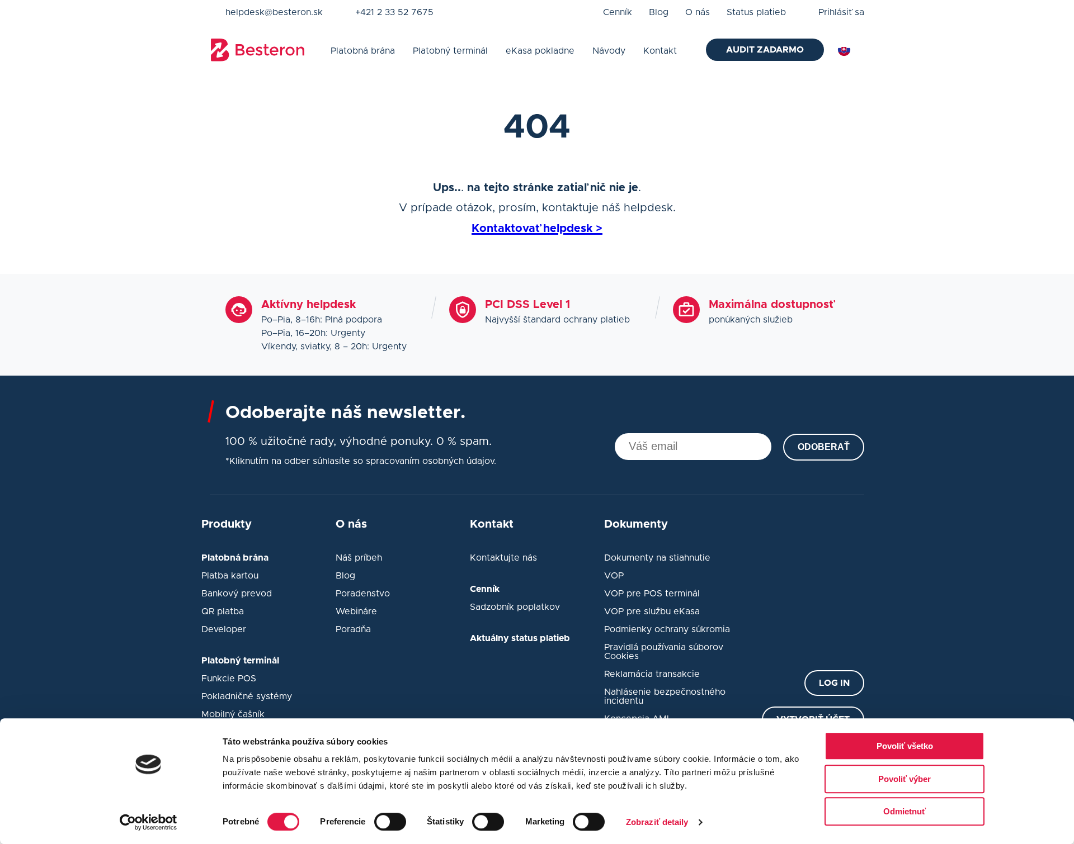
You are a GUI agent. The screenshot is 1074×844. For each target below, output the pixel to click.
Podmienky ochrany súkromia (667, 629)
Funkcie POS (228, 678)
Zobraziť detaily (657, 822)
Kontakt (660, 50)
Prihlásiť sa (841, 12)
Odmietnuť (904, 811)
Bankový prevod (236, 593)
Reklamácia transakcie (652, 674)
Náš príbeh (359, 557)
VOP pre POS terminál (652, 593)
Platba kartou (229, 575)
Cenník (617, 12)
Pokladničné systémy (246, 696)
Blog (658, 12)
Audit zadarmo (765, 49)
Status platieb (756, 12)
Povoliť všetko (905, 746)
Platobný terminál (450, 50)
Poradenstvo (363, 593)
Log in (834, 683)
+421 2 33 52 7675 (394, 12)
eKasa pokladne (540, 50)
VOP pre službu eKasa (652, 611)
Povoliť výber (904, 779)
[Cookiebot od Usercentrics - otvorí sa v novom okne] (148, 822)
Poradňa (353, 629)
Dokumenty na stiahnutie (657, 557)
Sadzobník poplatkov (515, 607)
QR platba (222, 611)
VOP (614, 575)
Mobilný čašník (233, 714)
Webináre (356, 611)
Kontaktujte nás (503, 557)
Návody (608, 50)
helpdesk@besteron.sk (274, 12)
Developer (223, 629)
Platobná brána (363, 50)
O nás (697, 12)
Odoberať (824, 447)
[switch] (390, 822)
